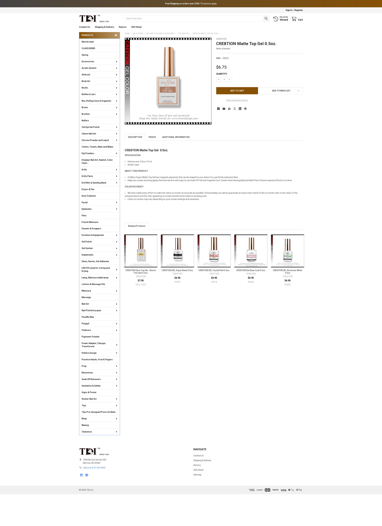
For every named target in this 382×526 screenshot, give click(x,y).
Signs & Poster (89, 392)
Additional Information (176, 137)
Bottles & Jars (89, 94)
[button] (281, 90)
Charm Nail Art (89, 133)
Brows (85, 107)
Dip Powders (88, 153)
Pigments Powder (91, 337)
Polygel (85, 323)
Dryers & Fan (88, 189)
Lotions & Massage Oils (93, 284)
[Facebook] (218, 108)
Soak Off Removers (91, 379)
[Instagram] (81, 475)
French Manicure (90, 222)
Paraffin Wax (88, 317)
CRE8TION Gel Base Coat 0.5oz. (251, 270)
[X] (234, 108)
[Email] (224, 108)
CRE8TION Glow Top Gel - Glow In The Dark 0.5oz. (140, 271)
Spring (85, 55)
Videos (152, 137)
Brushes (86, 114)
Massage (86, 297)
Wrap (84, 418)
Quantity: (221, 74)
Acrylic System (89, 68)
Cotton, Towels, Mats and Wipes (97, 147)
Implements (87, 255)
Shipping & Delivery (104, 27)
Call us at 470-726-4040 (94, 467)
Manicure (86, 291)
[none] (168, 81)
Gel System (87, 248)
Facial (85, 202)
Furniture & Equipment (93, 235)
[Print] (229, 108)
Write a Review (223, 48)
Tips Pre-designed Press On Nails (98, 412)
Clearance (87, 432)
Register (298, 10)
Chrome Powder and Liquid (95, 140)
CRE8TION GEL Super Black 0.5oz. (177, 270)
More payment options (237, 100)
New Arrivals (88, 42)
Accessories (88, 61)
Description (135, 137)
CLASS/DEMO (88, 48)
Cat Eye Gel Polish (91, 127)
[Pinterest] (245, 108)
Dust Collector (89, 196)
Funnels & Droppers (91, 228)
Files (84, 215)
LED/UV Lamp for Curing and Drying (96, 269)
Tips (84, 405)
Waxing (85, 425)
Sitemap (197, 474)
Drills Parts (87, 176)
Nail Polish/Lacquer (91, 310)
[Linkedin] (240, 108)
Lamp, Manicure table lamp (95, 277)
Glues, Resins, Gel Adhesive (95, 261)
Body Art (86, 81)
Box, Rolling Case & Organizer (96, 101)
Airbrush (86, 74)
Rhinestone (87, 372)
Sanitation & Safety (91, 386)
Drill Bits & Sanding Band (94, 183)
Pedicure (86, 330)
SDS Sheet (136, 27)
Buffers (85, 120)
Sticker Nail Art (89, 399)
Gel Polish (87, 241)
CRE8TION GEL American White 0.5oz (287, 271)
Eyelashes (87, 209)
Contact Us (84, 27)
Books (85, 88)
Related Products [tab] (136, 226)
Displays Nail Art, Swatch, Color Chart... (97, 161)
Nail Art (85, 304)
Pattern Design (89, 353)
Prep (84, 366)
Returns (123, 27)
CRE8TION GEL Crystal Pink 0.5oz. (214, 270)
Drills (84, 169)
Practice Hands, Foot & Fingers (97, 359)
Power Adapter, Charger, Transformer (94, 345)
